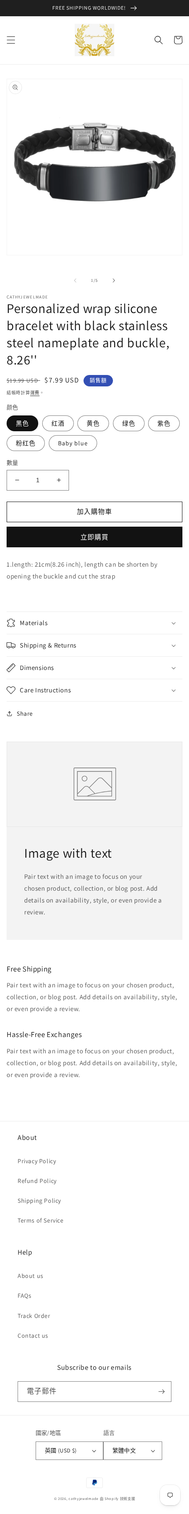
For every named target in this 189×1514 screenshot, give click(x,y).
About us (31, 1276)
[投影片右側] (114, 280)
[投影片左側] (75, 280)
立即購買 (94, 537)
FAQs (24, 1295)
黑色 (22, 423)
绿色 (128, 423)
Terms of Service (41, 1220)
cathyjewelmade (83, 1498)
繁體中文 (124, 1450)
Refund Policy (37, 1181)
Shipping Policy (39, 1201)
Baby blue (73, 443)
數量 (12, 462)
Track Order (34, 1316)
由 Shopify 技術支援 (117, 1498)
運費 (35, 393)
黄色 (93, 423)
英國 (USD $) (61, 1450)
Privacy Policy (37, 1161)
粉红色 (26, 443)
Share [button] (25, 713)
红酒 (58, 423)
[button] (11, 40)
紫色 (164, 423)
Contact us (33, 1335)
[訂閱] (161, 1391)
